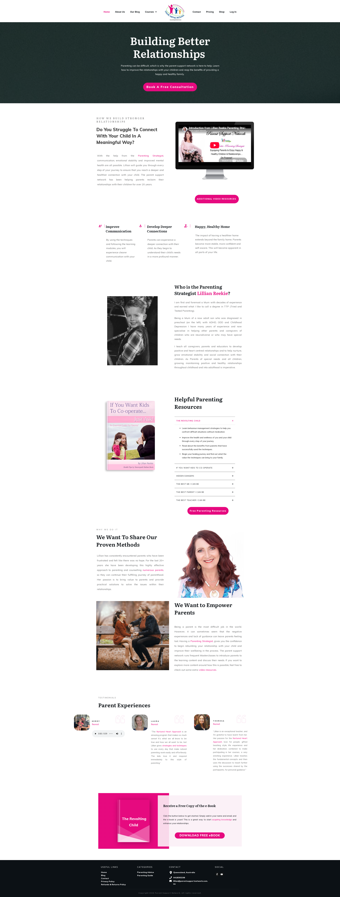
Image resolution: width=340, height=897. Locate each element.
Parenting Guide (145, 875)
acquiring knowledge (222, 819)
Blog (103, 875)
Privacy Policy (107, 881)
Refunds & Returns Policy (113, 884)
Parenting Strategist (150, 155)
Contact (105, 878)
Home (104, 872)
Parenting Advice (145, 872)
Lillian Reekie (212, 293)
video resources (207, 669)
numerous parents (153, 570)
